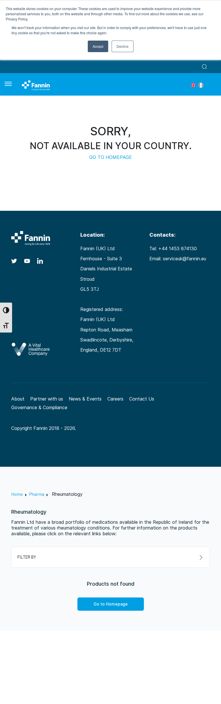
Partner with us (46, 399)
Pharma (36, 494)
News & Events (85, 399)
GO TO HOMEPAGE (110, 157)
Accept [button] (98, 46)
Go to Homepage (111, 603)
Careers (115, 399)
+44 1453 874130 (177, 248)
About (17, 399)
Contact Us (141, 399)
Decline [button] (123, 46)
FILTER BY (26, 557)
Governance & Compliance (39, 407)
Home (17, 494)
